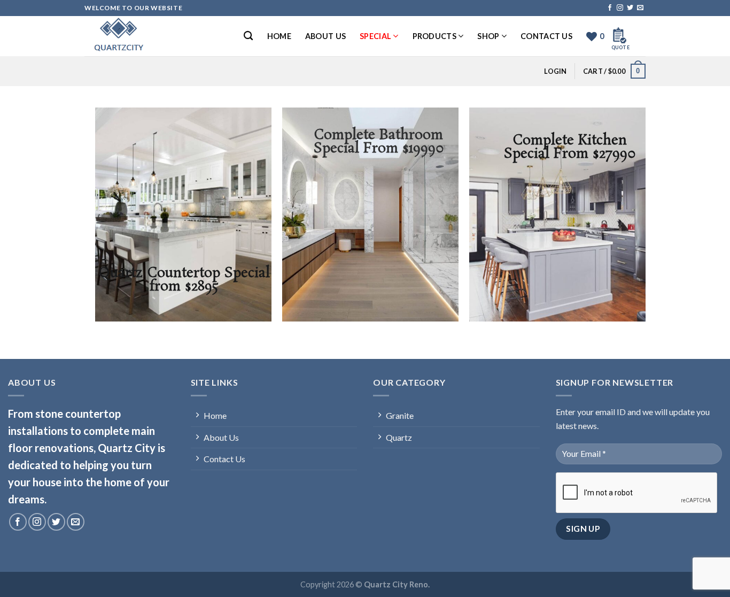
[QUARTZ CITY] (137, 36)
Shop (488, 36)
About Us (325, 36)
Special (375, 36)
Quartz (399, 437)
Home (279, 36)
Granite (400, 415)
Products (434, 36)
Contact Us (546, 36)
